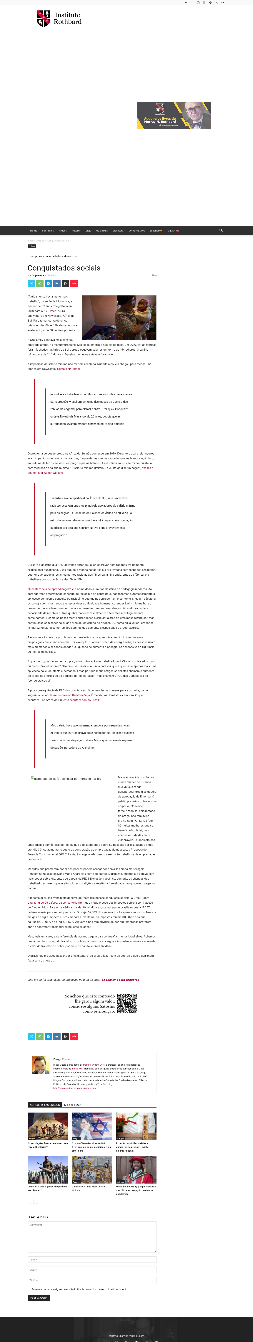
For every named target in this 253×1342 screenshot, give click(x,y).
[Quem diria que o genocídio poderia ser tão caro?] (48, 1170)
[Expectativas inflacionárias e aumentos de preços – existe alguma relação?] (136, 1126)
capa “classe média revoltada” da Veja (65, 695)
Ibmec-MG (77, 1068)
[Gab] (186, 2)
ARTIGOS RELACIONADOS (45, 1104)
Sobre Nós (48, 230)
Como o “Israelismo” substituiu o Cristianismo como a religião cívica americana (91, 1147)
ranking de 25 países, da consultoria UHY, (57, 902)
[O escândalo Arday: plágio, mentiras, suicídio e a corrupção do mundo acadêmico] (136, 1170)
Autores (76, 230)
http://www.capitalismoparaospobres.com (74, 1088)
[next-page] (36, 1201)
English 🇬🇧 (173, 230)
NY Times (50, 311)
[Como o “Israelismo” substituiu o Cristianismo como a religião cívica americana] (92, 1126)
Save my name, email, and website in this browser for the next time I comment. (79, 1289)
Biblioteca (118, 230)
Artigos (63, 230)
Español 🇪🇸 (156, 230)
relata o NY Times (69, 369)
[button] (221, 231)
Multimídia (102, 230)
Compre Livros (137, 230)
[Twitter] (216, 2)
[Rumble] (204, 2)
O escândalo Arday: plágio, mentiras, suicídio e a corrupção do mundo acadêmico (136, 1190)
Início (30, 240)
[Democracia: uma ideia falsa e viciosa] (92, 1170)
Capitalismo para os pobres (120, 979)
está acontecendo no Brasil (81, 700)
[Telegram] (210, 2)
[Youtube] (222, 2)
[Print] (65, 283)
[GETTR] (192, 2)
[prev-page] (30, 1201)
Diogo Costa (38, 275)
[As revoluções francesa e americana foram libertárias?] (48, 1126)
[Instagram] (198, 2)
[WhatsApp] (40, 283)
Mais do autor (72, 1104)
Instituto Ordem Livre (94, 1064)
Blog (88, 230)
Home (33, 230)
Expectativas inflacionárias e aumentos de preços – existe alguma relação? (132, 1147)
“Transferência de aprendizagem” (49, 589)
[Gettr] (74, 283)
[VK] (57, 283)
